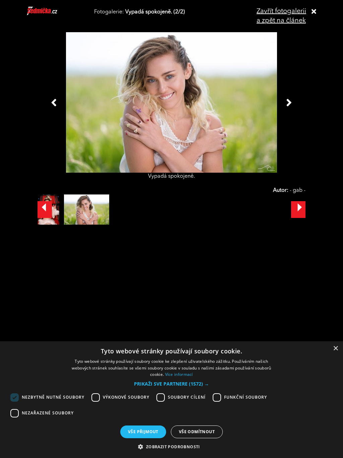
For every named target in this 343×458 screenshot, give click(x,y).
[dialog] (171, 399)
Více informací (179, 374)
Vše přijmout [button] (143, 432)
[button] (171, 384)
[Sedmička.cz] (50, 14)
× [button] (335, 348)
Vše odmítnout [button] (197, 432)
